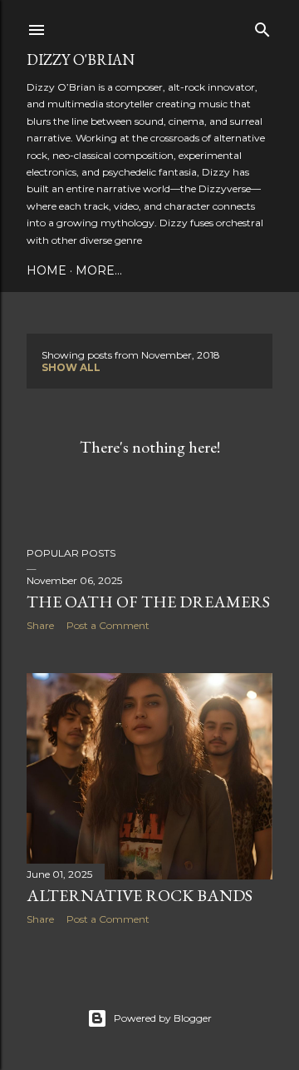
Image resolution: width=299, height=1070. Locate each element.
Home (46, 270)
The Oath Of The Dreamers (148, 601)
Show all (71, 367)
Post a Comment (108, 625)
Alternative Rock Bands (139, 895)
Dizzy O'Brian (81, 59)
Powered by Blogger (163, 1018)
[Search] (262, 26)
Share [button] (40, 625)
